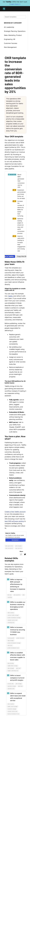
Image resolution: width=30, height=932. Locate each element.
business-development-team (13, 713)
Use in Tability (9, 256)
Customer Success (10, 43)
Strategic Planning (10, 31)
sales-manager (11, 640)
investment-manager (12, 708)
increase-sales (11, 683)
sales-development (9, 548)
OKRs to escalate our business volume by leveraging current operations (17, 605)
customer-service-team (12, 620)
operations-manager (12, 686)
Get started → (15, 540)
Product (19, 35)
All (5, 27)
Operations (21, 31)
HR (14, 39)
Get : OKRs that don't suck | (15, 3)
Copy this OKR (22, 256)
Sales (6, 35)
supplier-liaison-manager (13, 665)
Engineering (8, 39)
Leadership (10, 27)
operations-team (11, 688)
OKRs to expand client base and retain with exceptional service (18, 697)
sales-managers (18, 545)
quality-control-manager (13, 706)
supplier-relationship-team (13, 670)
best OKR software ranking (14, 521)
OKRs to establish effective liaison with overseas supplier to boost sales (17, 656)
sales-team (10, 645)
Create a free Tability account (15, 512)
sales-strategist (11, 668)
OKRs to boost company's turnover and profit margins (17, 678)
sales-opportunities (9, 545)
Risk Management (10, 47)
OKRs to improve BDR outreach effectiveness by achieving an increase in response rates (17, 585)
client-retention (11, 612)
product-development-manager (14, 617)
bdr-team (10, 594)
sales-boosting (11, 663)
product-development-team (13, 647)
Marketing (12, 35)
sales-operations (18, 548)
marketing (10, 597)
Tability (10, 296)
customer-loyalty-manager (13, 615)
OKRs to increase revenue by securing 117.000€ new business (17, 630)
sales (23, 594)
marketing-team (11, 622)
